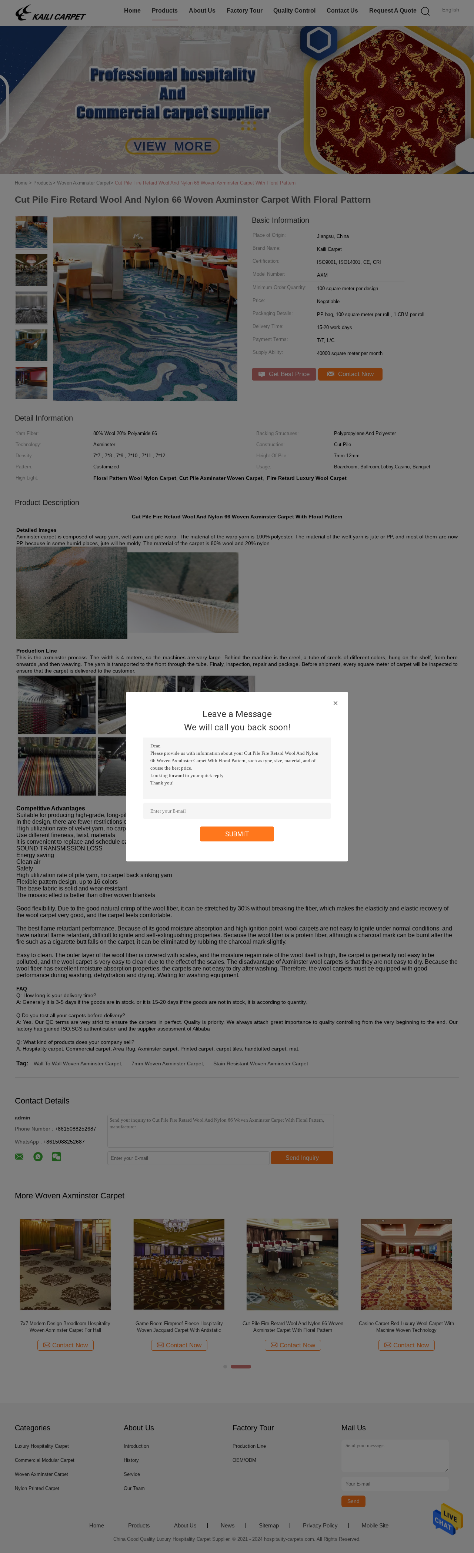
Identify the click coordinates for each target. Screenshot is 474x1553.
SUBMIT (237, 833)
